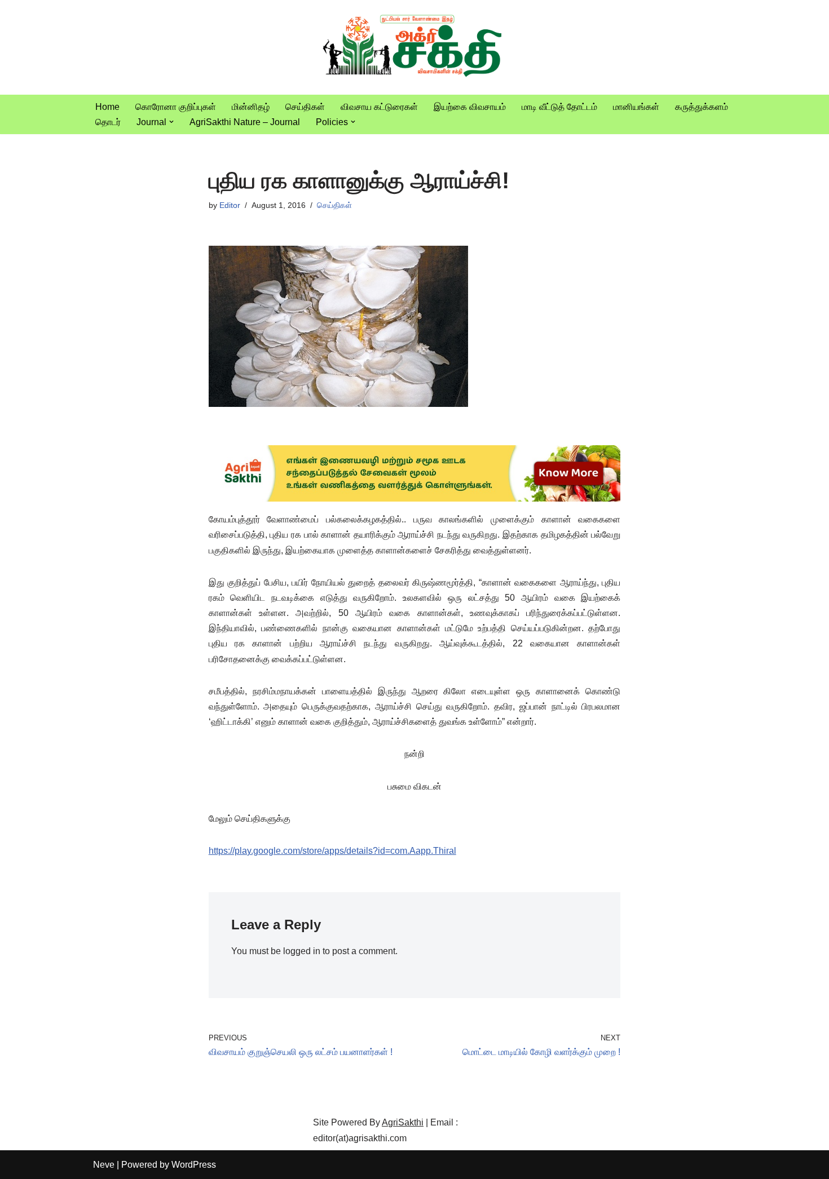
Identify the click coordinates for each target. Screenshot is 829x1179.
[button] (171, 121)
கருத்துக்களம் (701, 107)
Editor (229, 205)
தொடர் (108, 122)
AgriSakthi (403, 1122)
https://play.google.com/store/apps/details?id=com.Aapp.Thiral (332, 851)
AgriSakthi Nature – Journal (244, 122)
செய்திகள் (305, 107)
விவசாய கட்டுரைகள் (379, 107)
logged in (301, 951)
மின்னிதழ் (251, 107)
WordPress (193, 1164)
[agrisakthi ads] (415, 498)
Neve (103, 1164)
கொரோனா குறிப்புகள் (175, 107)
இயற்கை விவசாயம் (470, 107)
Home (107, 107)
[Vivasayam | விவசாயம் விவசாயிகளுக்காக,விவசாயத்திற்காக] (414, 47)
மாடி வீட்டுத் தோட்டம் (559, 107)
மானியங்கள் (636, 107)
